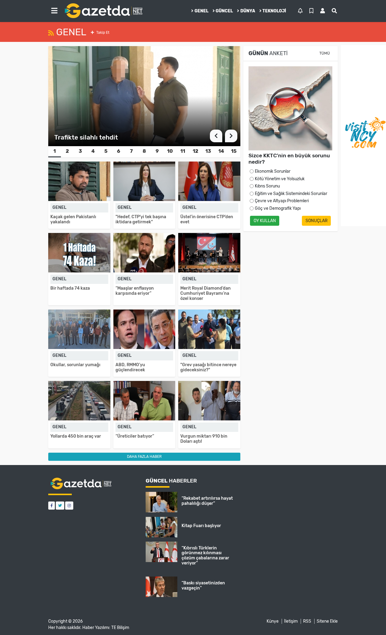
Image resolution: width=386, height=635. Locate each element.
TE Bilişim (120, 627)
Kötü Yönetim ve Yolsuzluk (280, 178)
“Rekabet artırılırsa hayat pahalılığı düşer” (207, 501)
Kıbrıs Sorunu (267, 186)
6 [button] (118, 151)
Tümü (324, 53)
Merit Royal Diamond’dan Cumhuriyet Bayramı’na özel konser (205, 293)
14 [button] (221, 151)
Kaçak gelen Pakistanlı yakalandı (73, 219)
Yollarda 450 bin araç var (75, 436)
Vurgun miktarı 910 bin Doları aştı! (203, 439)
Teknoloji (274, 11)
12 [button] (195, 151)
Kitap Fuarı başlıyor (201, 525)
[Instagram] (69, 505)
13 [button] (208, 151)
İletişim (291, 621)
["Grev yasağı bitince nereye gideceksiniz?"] (209, 329)
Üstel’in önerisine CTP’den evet (206, 219)
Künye (273, 621)
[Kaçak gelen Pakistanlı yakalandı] (79, 181)
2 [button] (67, 151)
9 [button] (157, 151)
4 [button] (93, 151)
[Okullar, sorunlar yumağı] (79, 329)
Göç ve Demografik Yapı (278, 208)
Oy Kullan (265, 220)
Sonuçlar (316, 220)
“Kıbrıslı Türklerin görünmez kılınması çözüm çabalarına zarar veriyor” (205, 555)
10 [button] (170, 151)
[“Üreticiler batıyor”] (144, 400)
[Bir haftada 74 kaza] (79, 252)
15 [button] (233, 151)
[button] (54, 11)
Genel (201, 11)
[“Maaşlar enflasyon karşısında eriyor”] (144, 252)
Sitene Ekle (327, 621)
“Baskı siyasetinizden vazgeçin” (203, 585)
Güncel (224, 11)
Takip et (102, 32)
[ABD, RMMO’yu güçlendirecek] (144, 329)
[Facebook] (51, 505)
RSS (307, 621)
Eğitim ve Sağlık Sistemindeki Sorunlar (291, 193)
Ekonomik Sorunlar (272, 171)
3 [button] (80, 151)
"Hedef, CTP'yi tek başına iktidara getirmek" (140, 219)
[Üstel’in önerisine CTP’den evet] (209, 181)
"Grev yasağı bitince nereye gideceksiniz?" (208, 367)
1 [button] (54, 151)
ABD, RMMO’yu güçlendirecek (130, 367)
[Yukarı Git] (370, 619)
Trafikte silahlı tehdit (86, 137)
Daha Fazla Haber (144, 456)
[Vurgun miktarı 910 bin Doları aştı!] (209, 400)
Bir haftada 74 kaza (70, 288)
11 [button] (182, 151)
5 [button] (105, 151)
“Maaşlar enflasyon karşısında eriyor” (134, 291)
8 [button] (144, 151)
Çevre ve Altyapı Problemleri (282, 200)
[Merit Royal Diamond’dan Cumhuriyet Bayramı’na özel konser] (209, 252)
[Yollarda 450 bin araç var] (79, 400)
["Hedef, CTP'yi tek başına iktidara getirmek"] (144, 181)
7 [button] (131, 151)
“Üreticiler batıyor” (134, 436)
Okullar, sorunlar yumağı (75, 364)
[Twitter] (60, 505)
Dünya (247, 11)
